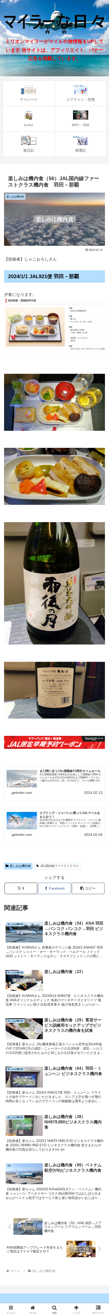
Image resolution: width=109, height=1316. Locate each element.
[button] (98, 879)
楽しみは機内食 (20, 866)
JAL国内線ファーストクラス (59, 866)
